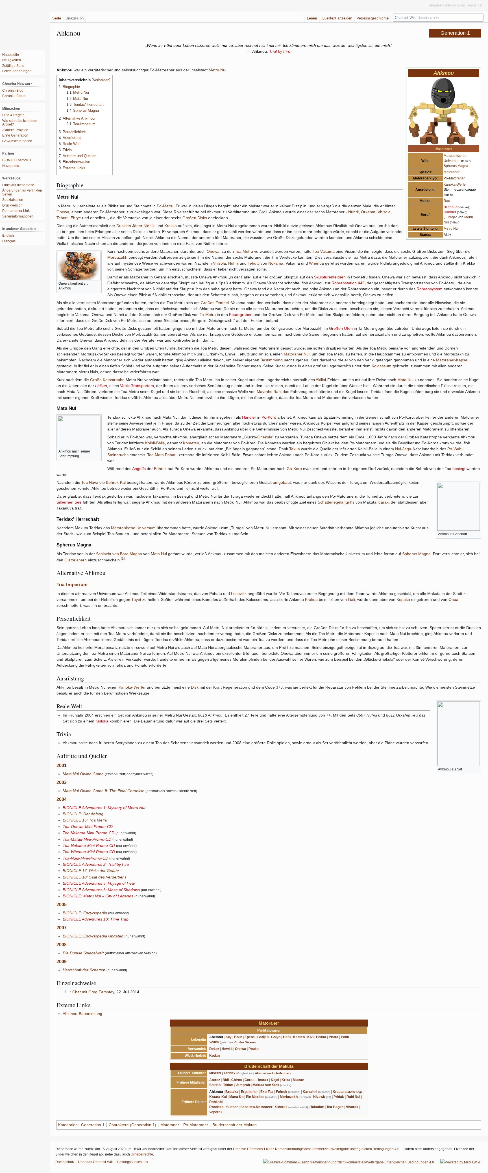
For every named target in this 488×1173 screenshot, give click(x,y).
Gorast (250, 1080)
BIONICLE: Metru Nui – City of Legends (98, 896)
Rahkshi (216, 1102)
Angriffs (139, 468)
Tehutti (62, 218)
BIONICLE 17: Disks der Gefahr (91, 870)
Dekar (214, 1049)
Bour (238, 1037)
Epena (250, 1037)
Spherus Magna (456, 166)
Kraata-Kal (218, 1097)
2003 (61, 782)
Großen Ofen (341, 328)
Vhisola (384, 212)
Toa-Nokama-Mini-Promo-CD (89, 845)
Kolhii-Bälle (155, 443)
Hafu (287, 1037)
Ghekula (264, 437)
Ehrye (76, 218)
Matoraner (451, 172)
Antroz (214, 1080)
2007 (61, 927)
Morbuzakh (117, 257)
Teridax (230, 1073)
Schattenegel (354, 1091)
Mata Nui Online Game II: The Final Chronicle (103, 790)
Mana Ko (236, 1097)
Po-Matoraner (454, 178)
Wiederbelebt (195, 1056)
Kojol (275, 1080)
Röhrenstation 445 (348, 283)
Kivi (310, 1037)
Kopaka (403, 599)
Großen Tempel (215, 302)
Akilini (321, 379)
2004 (61, 799)
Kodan (214, 1056)
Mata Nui (405, 379)
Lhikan (101, 385)
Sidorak (281, 1107)
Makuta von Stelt (265, 1085)
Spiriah (215, 1085)
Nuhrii (353, 212)
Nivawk (319, 1097)
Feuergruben (240, 314)
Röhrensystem (430, 289)
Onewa (62, 212)
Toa (316, 251)
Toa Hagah (334, 1107)
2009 (61, 961)
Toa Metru (244, 251)
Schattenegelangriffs (336, 502)
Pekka (321, 1037)
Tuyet (136, 599)
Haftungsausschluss (132, 1162)
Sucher (232, 1107)
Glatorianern (75, 559)
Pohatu (171, 454)
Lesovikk (239, 593)
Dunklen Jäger (129, 225)
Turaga (450, 217)
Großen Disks (194, 218)
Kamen (299, 1037)
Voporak (216, 1112)
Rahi (277, 391)
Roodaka (216, 1107)
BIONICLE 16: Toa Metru (85, 820)
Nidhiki (149, 225)
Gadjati (263, 1037)
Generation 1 (92, 1125)
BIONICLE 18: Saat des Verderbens (95, 877)
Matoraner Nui (297, 354)
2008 (61, 944)
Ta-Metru (208, 314)
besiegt (458, 468)
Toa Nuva (89, 482)
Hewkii (227, 1049)
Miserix (215, 1073)
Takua (294, 449)
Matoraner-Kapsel (452, 360)
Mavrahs (264, 391)
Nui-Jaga (403, 449)
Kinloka (101, 721)
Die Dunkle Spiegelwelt (83, 953)
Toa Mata (155, 454)
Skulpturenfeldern (330, 277)
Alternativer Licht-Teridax (272, 1073)
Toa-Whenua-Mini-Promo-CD (89, 851)
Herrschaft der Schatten (84, 970)
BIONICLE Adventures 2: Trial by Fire (96, 864)
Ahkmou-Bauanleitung (82, 1013)
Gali (351, 599)
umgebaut (282, 482)
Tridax (228, 1085)
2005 (61, 904)
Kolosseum (381, 366)
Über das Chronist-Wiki (96, 1162)
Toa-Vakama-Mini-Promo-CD (88, 833)
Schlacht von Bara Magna (119, 554)
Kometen (191, 443)
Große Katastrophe (107, 379)
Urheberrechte (142, 1154)
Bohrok (160, 468)
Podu (345, 1037)
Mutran (298, 1080)
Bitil (226, 1080)
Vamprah (243, 1085)
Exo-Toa (266, 1092)
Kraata (338, 1092)
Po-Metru (165, 206)
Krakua (311, 599)
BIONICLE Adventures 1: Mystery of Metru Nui (104, 807)
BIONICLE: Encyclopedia (85, 913)
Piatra (333, 1037)
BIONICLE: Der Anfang (83, 814)
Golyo (275, 1037)
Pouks (254, 1049)
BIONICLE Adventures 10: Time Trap (95, 919)
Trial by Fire (279, 51)
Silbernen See (69, 502)
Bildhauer (451, 207)
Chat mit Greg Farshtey (93, 992)
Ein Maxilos (255, 1097)
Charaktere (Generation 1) (132, 1125)
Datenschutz (65, 1162)
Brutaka (231, 1092)
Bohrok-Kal (116, 482)
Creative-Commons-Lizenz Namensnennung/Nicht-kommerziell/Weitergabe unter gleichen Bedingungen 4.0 (316, 1149)
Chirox (236, 1080)
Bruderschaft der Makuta (268, 1066)
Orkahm (368, 212)
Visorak (352, 1107)
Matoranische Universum (133, 528)
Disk (195, 687)
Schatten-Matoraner (256, 1107)
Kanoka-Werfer (455, 184)
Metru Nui (451, 228)
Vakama (327, 251)
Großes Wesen (244, 1042)
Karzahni (310, 1092)
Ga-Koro (294, 468)
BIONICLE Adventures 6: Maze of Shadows (101, 890)
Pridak (339, 1097)
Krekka (170, 225)
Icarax (383, 502)
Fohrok (281, 1092)
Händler (450, 212)
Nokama (275, 263)
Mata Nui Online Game (83, 774)
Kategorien (68, 1125)
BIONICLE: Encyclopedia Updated (93, 936)
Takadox (317, 1107)
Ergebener (249, 1092)
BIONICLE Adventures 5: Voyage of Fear (99, 883)
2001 (61, 765)
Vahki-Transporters (137, 385)
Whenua (316, 263)
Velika (214, 1042)
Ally (228, 1037)
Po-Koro (269, 417)
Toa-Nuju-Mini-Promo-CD (85, 858)
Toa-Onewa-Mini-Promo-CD (88, 826)
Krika (286, 1080)
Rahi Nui (353, 1097)
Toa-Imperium (72, 584)
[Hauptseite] (22, 22)
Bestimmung (271, 360)
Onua (453, 599)
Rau (447, 201)
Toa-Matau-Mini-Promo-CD (87, 839)
